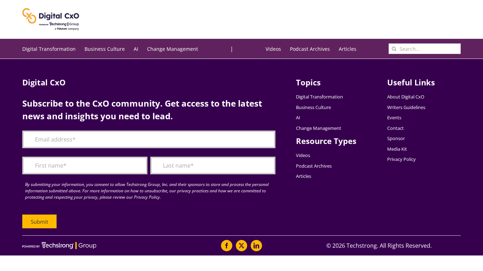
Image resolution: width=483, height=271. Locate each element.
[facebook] (226, 245)
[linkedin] (256, 245)
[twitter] (241, 245)
